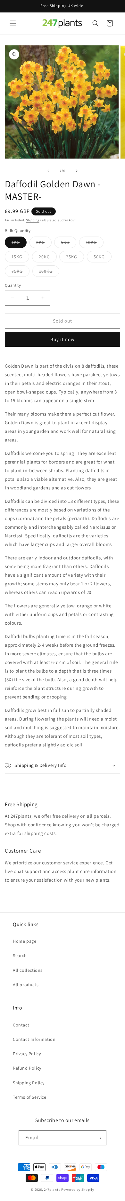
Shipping (32, 220)
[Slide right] (77, 171)
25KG (75, 257)
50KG (103, 257)
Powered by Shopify (77, 1189)
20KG (48, 257)
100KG (49, 272)
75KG (20, 272)
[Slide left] (48, 171)
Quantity (13, 285)
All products (25, 984)
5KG (68, 243)
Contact (21, 1025)
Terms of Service (29, 1097)
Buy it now (62, 339)
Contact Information (34, 1039)
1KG (19, 243)
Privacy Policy (27, 1054)
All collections (28, 970)
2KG (44, 243)
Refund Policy (27, 1068)
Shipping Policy (29, 1083)
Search (20, 955)
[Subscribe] (99, 1137)
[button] (13, 23)
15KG (20, 257)
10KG (95, 243)
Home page (24, 941)
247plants (52, 1189)
